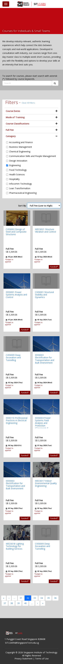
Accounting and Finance (21, 142)
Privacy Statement (24, 658)
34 (41, 598)
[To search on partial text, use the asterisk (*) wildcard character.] (55, 83)
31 (21, 598)
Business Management (20, 146)
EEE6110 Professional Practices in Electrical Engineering (16, 420)
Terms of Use (42, 658)
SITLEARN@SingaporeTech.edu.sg (22, 642)
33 (34, 598)
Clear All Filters (28, 102)
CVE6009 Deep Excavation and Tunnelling (13, 358)
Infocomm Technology (20, 183)
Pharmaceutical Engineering (23, 192)
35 (48, 598)
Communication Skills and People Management (32, 156)
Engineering (15, 165)
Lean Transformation (19, 188)
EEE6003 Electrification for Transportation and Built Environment (44, 359)
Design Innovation (18, 160)
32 (28, 598)
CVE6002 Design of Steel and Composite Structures (16, 232)
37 (5, 603)
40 (25, 603)
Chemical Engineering (19, 151)
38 (11, 603)
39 (18, 603)
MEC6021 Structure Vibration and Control (45, 230)
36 (55, 598)
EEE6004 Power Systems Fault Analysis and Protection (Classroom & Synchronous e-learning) (43, 425)
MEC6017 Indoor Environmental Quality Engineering (46, 483)
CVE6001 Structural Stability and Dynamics (44, 295)
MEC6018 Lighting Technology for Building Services (15, 546)
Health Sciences (17, 174)
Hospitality (14, 179)
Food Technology (18, 169)
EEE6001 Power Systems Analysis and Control (16, 295)
